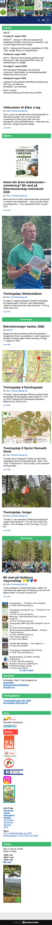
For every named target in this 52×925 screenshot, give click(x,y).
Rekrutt (9, 330)
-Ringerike (8, 822)
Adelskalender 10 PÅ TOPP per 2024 (20, 835)
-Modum (7, 818)
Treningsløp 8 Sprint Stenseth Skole (25, 449)
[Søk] (38, 20)
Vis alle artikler (26, 670)
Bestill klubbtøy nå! (18, 657)
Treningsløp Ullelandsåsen (22, 293)
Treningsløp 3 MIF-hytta (20, 623)
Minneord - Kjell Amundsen (21, 617)
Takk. (12, 637)
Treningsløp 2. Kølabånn (20, 650)
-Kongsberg (9, 815)
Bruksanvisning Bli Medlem (16, 685)
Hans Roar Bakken (20, 639)
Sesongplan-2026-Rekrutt (15, 703)
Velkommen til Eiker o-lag (21, 107)
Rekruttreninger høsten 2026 (23, 326)
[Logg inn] (43, 20)
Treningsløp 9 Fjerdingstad (22, 387)
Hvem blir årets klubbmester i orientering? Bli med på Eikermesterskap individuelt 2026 (24, 187)
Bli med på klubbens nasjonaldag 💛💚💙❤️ (20, 579)
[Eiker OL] (26, 8)
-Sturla (6, 813)
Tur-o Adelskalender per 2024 (17, 833)
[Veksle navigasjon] (47, 20)
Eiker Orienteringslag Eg (16, 111)
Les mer (7, 128)
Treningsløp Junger (17, 512)
